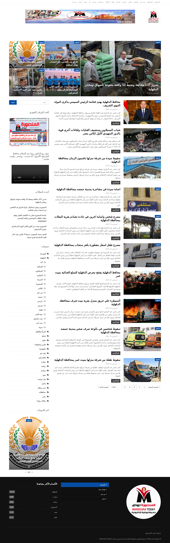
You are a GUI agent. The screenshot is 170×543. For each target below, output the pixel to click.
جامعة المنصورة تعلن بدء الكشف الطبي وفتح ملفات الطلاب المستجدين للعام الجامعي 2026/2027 (30, 218)
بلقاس (130, 2)
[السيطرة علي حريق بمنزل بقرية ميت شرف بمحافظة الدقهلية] (142, 311)
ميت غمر (142, 2)
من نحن (103, 494)
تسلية (44, 336)
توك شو (43, 353)
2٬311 (114, 387)
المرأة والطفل (40, 332)
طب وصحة (42, 379)
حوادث (104, 27)
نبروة (85, 2)
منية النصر (101, 2)
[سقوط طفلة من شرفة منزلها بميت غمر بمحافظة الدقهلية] (142, 370)
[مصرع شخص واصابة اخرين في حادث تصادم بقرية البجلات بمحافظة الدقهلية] (142, 227)
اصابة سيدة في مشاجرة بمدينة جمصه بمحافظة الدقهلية (88, 189)
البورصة (43, 254)
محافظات (92, 27)
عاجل (144, 27)
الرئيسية (155, 27)
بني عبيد (74, 2)
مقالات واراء (41, 401)
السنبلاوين (150, 2)
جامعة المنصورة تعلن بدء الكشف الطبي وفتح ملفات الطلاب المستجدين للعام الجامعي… (29, 457)
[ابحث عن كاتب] (119, 109)
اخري (27, 27)
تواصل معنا (102, 489)
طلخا (113, 2)
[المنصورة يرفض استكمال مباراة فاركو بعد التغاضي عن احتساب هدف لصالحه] (63, 55)
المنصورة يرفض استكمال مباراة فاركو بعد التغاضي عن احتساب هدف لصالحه (63, 61)
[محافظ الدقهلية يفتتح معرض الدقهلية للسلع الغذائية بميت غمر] (142, 283)
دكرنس (124, 2)
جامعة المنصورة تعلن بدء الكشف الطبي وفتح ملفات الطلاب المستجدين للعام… (27, 61)
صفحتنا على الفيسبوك (153, 533)
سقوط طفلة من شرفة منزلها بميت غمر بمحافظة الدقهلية (87, 359)
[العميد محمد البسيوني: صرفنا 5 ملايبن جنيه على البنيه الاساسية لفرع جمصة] (27, 82)
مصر (58, 27)
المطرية (136, 2)
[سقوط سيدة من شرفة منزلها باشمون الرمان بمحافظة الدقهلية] (142, 168)
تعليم (44, 340)
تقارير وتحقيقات (118, 27)
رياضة (81, 27)
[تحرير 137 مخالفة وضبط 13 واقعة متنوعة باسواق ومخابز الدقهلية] (120, 69)
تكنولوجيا (47, 27)
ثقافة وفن (42, 358)
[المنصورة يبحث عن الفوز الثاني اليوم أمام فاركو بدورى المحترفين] (63, 82)
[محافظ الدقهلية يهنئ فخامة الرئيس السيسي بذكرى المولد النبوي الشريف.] (142, 112)
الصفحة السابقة (153, 387)
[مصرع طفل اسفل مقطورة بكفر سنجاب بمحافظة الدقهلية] (142, 255)
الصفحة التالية (103, 387)
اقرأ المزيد (116, 123)
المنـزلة (118, 2)
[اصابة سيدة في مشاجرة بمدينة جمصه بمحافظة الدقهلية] (142, 199)
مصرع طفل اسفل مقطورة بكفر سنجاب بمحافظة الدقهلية (87, 244)
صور (44, 375)
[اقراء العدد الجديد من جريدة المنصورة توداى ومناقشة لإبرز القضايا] (29, 132)
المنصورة (157, 2)
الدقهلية (134, 27)
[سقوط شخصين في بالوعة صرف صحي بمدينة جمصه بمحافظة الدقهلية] (142, 339)
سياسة (36, 27)
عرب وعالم (69, 27)
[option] (29, 443)
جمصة (80, 2)
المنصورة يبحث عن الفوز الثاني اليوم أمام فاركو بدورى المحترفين (63, 89)
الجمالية (107, 2)
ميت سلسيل (38, 319)
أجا (89, 2)
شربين (94, 2)
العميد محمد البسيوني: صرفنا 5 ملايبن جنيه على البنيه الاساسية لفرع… (28, 89)
